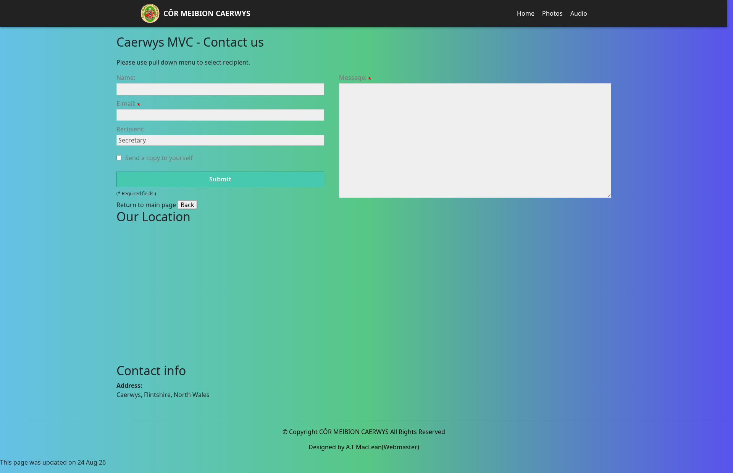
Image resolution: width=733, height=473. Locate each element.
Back (187, 205)
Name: (125, 77)
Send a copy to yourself (159, 158)
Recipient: (130, 129)
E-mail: (126, 103)
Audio (578, 13)
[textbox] (220, 89)
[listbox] (220, 140)
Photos (552, 13)
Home (525, 13)
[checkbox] (118, 157)
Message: (353, 77)
